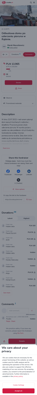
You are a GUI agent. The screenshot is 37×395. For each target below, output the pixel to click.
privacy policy (18, 376)
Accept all (18, 391)
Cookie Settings (18, 385)
